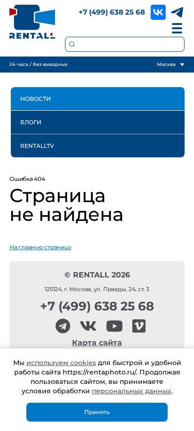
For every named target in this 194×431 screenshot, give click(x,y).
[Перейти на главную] (32, 22)
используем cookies (61, 362)
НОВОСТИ (35, 98)
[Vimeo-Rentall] (139, 326)
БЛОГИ (30, 122)
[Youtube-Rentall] (114, 326)
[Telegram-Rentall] (63, 326)
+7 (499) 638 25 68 (112, 12)
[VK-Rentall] (88, 326)
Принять (97, 411)
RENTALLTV (37, 145)
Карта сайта (97, 342)
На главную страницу (40, 247)
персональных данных (131, 391)
